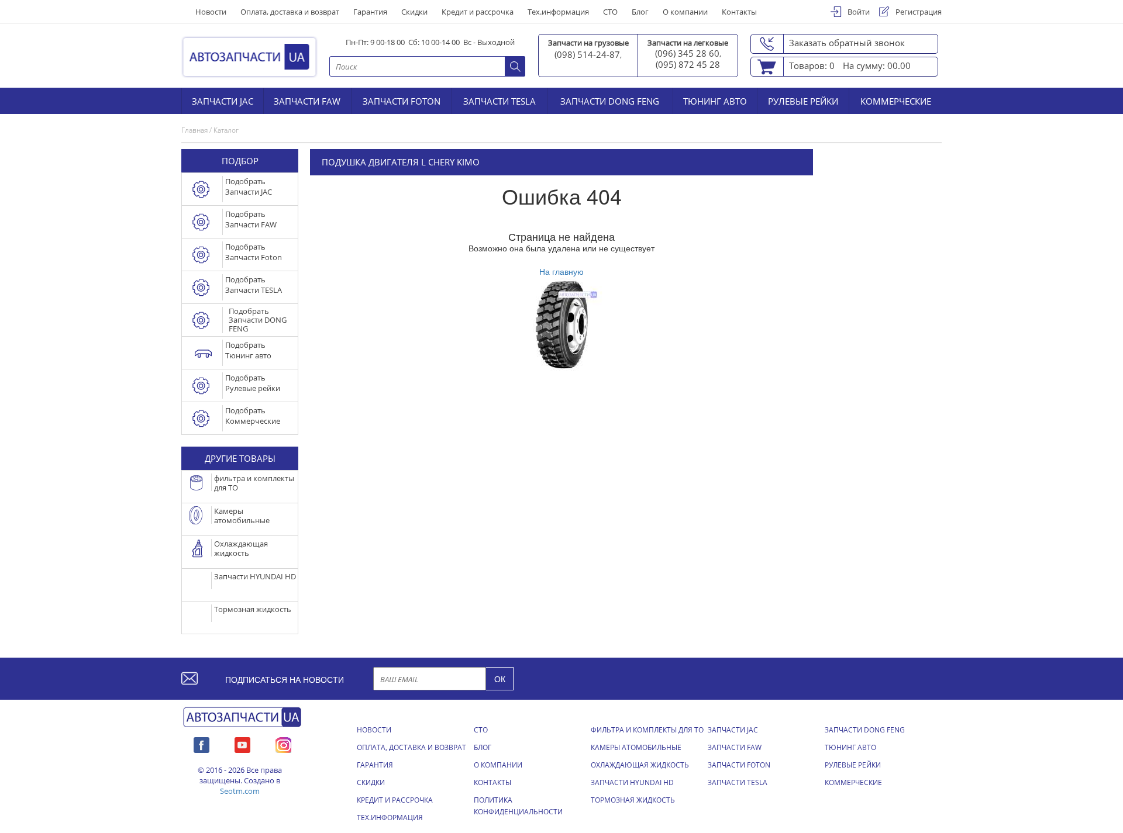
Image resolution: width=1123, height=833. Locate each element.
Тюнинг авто (715, 100)
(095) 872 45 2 (685, 64)
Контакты (739, 11)
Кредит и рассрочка (478, 11)
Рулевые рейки (803, 100)
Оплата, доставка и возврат (289, 11)
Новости (210, 11)
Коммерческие (895, 100)
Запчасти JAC (222, 100)
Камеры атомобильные (636, 747)
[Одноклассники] (283, 743)
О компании (685, 11)
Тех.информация (558, 11)
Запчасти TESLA (499, 100)
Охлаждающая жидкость (640, 765)
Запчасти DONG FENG (609, 100)
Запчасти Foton (401, 100)
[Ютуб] (242, 743)
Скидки (414, 11)
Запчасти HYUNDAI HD (632, 782)
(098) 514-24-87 (587, 54)
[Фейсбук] (201, 743)
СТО (610, 11)
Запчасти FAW (307, 100)
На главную (561, 271)
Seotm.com (240, 791)
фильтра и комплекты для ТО (647, 730)
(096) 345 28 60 (687, 53)
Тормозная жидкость (633, 800)
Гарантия (370, 11)
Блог (640, 11)
